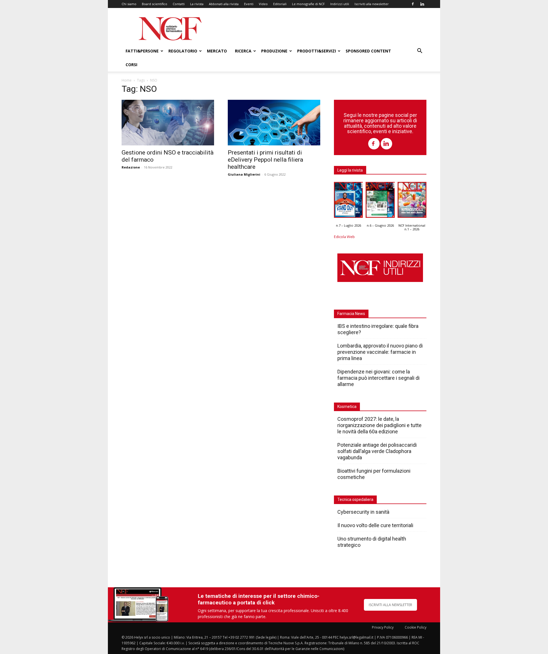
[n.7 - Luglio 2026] (348, 201)
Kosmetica (346, 406)
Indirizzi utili (339, 4)
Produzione (274, 51)
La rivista (197, 4)
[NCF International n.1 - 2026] (412, 201)
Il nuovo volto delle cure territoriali (375, 525)
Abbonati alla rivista (224, 4)
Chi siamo (129, 4)
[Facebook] (412, 4)
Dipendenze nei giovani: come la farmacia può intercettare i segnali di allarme (378, 378)
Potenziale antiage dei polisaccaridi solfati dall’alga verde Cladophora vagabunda (377, 451)
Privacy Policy (383, 627)
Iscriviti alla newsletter (371, 4)
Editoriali (280, 4)
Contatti (179, 4)
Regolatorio (182, 51)
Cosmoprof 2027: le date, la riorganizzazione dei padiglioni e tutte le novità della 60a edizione (379, 425)
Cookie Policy (415, 627)
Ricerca (243, 51)
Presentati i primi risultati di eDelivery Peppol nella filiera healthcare (265, 159)
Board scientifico (154, 4)
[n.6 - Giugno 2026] (380, 201)
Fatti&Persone (142, 51)
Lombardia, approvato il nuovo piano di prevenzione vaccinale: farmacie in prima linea (380, 352)
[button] (419, 51)
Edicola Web (344, 236)
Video (263, 4)
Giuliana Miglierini (244, 174)
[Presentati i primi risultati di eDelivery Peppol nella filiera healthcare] (274, 122)
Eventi (248, 4)
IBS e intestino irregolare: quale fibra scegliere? (377, 329)
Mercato (217, 51)
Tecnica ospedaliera (355, 499)
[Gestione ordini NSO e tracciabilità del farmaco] (168, 122)
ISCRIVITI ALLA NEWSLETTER (390, 604)
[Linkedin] (422, 4)
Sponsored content (368, 51)
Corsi (131, 64)
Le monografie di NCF (308, 4)
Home (127, 80)
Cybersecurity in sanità (363, 512)
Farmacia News (351, 313)
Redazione (131, 167)
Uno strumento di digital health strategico (371, 542)
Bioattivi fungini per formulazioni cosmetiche (373, 474)
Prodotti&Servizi (316, 51)
